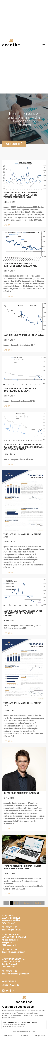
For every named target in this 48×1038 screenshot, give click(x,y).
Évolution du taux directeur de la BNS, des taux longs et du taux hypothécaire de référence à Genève (23, 447)
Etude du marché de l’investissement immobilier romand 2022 (22, 867)
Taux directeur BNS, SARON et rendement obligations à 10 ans (20, 264)
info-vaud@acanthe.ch (16, 951)
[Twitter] (7, 990)
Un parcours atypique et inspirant (21, 793)
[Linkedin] (3, 990)
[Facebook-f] (10, 990)
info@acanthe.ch (14, 929)
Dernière (38, 903)
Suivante (27, 903)
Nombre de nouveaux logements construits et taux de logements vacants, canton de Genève (20, 195)
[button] (44, 44)
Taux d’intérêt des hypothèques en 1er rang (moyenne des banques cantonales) (22, 613)
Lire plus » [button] (8, 224)
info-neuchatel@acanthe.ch (18, 973)
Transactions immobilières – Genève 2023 (22, 704)
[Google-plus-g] (14, 990)
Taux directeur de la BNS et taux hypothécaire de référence (19, 389)
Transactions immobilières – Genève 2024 (22, 535)
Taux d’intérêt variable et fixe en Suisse (23, 334)
